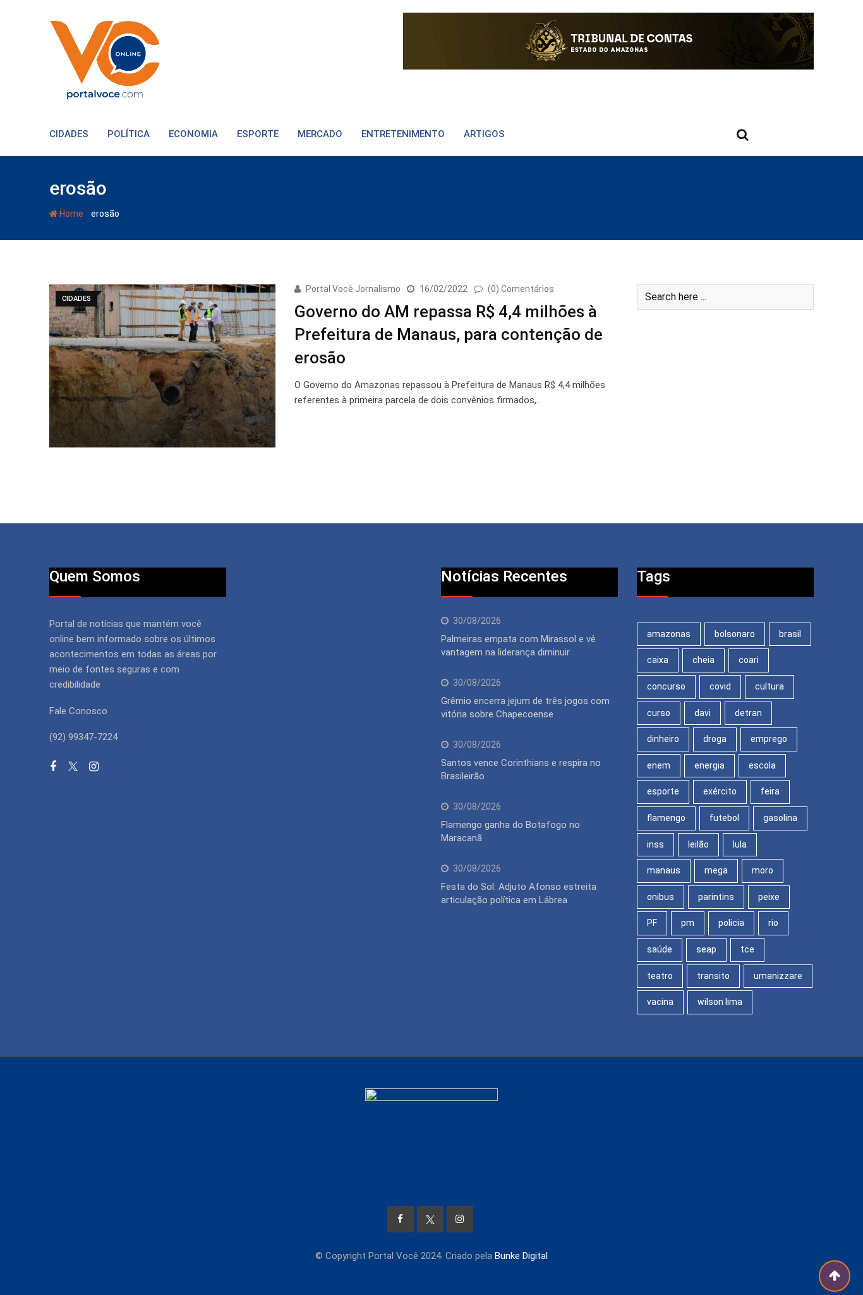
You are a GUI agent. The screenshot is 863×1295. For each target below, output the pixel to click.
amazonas (669, 634)
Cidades (68, 134)
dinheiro (663, 739)
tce (747, 949)
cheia (703, 660)
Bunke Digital (521, 1256)
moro (762, 870)
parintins (716, 897)
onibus (660, 897)
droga (715, 739)
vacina (660, 1002)
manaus (663, 870)
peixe (769, 897)
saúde (659, 949)
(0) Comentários (521, 289)
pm (687, 923)
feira (770, 791)
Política (128, 134)
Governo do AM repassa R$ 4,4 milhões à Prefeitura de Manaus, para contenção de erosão (448, 334)
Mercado (320, 134)
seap (706, 949)
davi (702, 713)
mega (716, 870)
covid (720, 686)
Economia (193, 134)
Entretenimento (403, 134)
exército (720, 791)
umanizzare (778, 976)
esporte (663, 791)
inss (655, 844)
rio (773, 923)
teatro (660, 976)
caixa (657, 660)
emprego (769, 739)
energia (709, 765)
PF (652, 923)
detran (748, 713)
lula (740, 844)
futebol (724, 818)
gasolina (780, 818)
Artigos (484, 134)
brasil (790, 634)
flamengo (666, 818)
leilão (698, 844)
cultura (769, 686)
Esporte (258, 134)
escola (762, 765)
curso (658, 713)
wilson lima (719, 1002)
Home (70, 214)
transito (713, 976)
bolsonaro (735, 634)
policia (731, 923)
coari (749, 660)
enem (658, 765)
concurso (666, 686)
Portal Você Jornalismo (353, 289)
